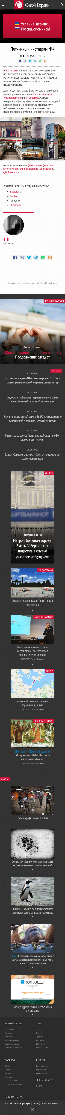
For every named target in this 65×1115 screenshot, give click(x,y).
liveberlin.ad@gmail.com (46, 283)
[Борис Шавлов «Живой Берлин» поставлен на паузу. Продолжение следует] (32, 363)
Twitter (13, 196)
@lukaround (32, 168)
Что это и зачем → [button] (51, 1103)
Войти (39, 1086)
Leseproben (41, 1066)
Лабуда (4, 779)
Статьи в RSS (11, 1081)
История (49, 473)
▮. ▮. (22, 56)
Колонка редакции (54, 300)
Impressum (41, 1070)
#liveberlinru (32, 97)
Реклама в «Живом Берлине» (21, 283)
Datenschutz (41, 1073)
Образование (42, 1048)
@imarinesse (34, 165)
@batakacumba (11, 172)
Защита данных (12, 1044)
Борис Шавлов (37, 659)
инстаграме (11, 70)
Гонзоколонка (46, 570)
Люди (38, 1029)
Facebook (9, 1070)
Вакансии (9, 1033)
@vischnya (48, 165)
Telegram (9, 1073)
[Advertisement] (32, 273)
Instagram (15, 191)
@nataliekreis (46, 168)
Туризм (39, 1037)
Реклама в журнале (13, 1048)
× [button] (32, 1109)
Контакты (9, 1037)
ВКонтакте (15, 205)
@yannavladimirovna (14, 168)
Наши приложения (13, 1084)
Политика (40, 1044)
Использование (12, 1040)
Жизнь (42, 56)
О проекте (9, 1029)
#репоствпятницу (42, 94)
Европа (49, 670)
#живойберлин (12, 97)
